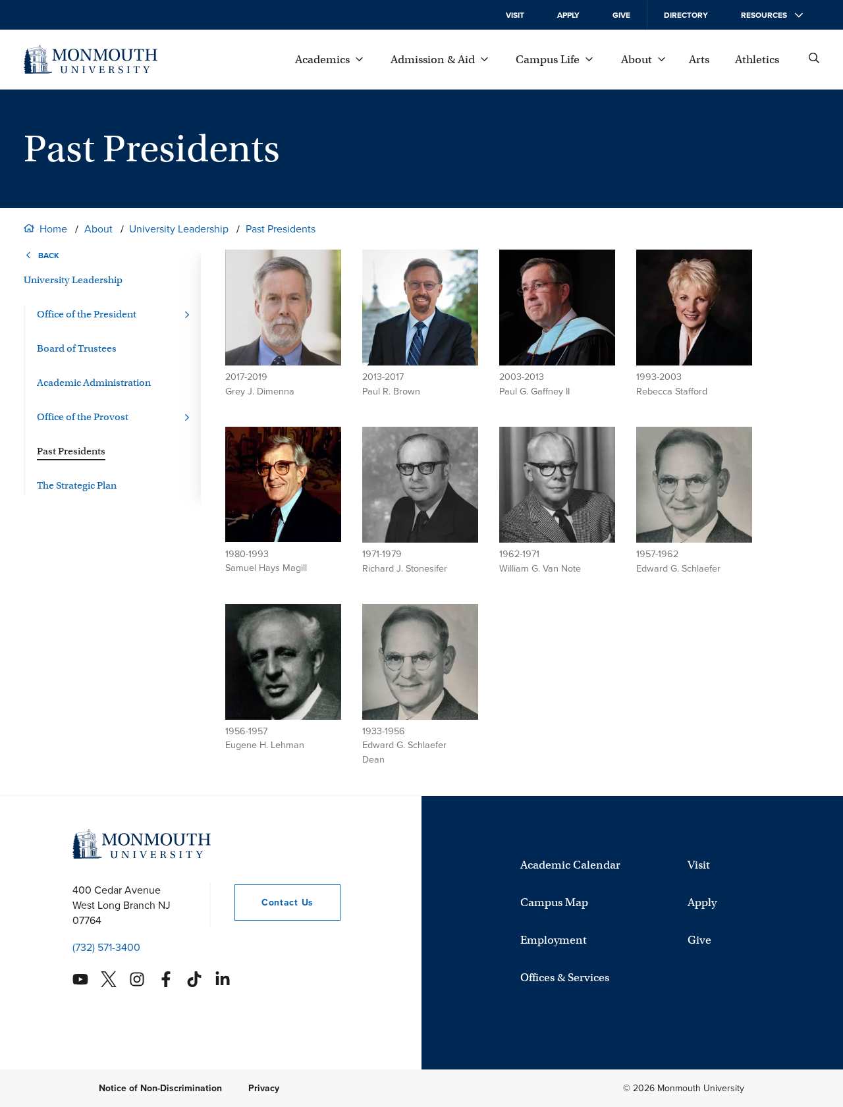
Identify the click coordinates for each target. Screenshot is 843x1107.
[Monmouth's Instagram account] (137, 979)
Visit (515, 15)
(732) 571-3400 (106, 947)
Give (621, 15)
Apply (568, 15)
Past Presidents (280, 228)
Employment (553, 940)
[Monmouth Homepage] (90, 59)
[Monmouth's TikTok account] (194, 979)
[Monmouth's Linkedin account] (223, 979)
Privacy (263, 1088)
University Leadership (179, 228)
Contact (273, 902)
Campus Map (554, 902)
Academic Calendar (570, 865)
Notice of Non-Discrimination (160, 1088)
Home (53, 228)
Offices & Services (564, 978)
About (98, 228)
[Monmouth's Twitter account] (109, 979)
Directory (686, 15)
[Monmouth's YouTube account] (80, 979)
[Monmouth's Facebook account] (166, 979)
